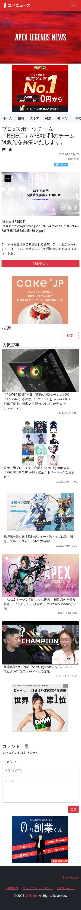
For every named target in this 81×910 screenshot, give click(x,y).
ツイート (64, 164)
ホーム (7, 118)
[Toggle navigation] (73, 5)
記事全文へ (40, 264)
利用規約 (12, 888)
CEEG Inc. (31, 896)
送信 (73, 809)
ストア (34, 118)
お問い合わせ (66, 888)
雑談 (48, 118)
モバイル (63, 118)
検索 (70, 335)
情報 (21, 118)
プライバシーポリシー (37, 888)
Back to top (71, 877)
